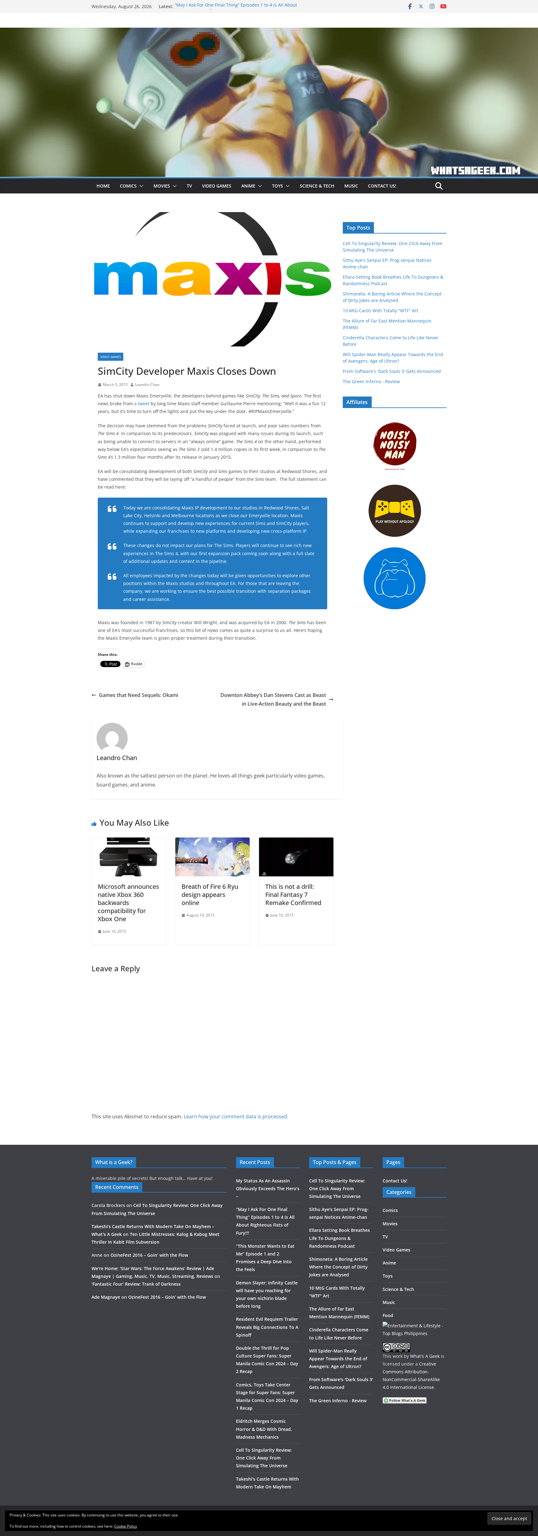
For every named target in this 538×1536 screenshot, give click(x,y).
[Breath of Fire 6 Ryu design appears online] (212, 841)
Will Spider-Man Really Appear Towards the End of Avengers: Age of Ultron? (338, 1358)
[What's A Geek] (269, 32)
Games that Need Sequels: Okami (138, 695)
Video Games (216, 186)
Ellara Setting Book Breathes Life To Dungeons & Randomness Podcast (339, 1238)
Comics (128, 186)
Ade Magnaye (106, 1297)
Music (351, 186)
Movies (161, 186)
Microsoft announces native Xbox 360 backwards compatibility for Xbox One (128, 902)
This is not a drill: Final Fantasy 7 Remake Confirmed (293, 894)
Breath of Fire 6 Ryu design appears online (210, 894)
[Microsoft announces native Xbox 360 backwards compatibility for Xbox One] (129, 841)
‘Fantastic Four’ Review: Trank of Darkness (136, 1284)
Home (103, 186)
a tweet (141, 403)
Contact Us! (382, 186)
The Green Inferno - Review (371, 381)
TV (189, 186)
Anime (248, 186)
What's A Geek (425, 1356)
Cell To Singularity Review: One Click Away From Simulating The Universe (264, 1458)
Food (388, 1315)
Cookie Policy (125, 1526)
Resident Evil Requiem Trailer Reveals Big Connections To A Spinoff (267, 1327)
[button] (140, 186)
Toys (277, 186)
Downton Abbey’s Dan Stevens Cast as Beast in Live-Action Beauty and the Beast (273, 700)
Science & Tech (317, 186)
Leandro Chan (147, 384)
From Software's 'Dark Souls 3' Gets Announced (392, 371)
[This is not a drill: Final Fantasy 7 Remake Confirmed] (296, 841)
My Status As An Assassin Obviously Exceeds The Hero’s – (268, 1188)
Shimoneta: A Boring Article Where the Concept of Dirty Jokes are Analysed (338, 1267)
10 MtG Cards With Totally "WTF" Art (380, 310)
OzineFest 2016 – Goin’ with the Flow (149, 1255)
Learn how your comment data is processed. (236, 1116)
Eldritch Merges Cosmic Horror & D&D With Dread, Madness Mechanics (264, 1429)
